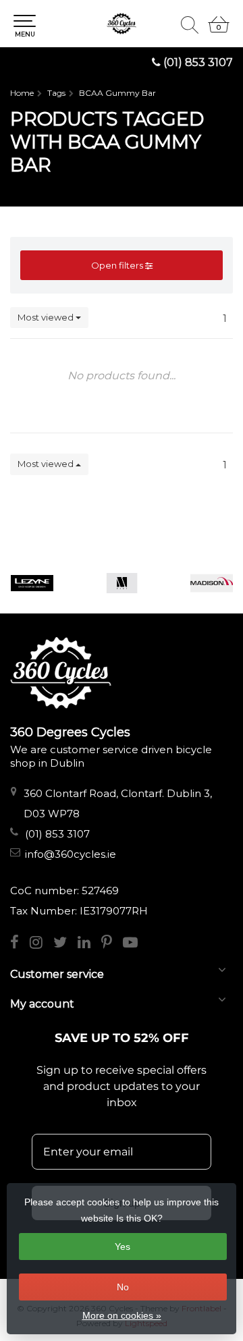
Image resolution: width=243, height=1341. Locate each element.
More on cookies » (121, 1315)
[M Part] (122, 583)
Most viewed (47, 317)
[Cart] (219, 30)
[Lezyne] (32, 583)
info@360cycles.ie (70, 854)
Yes (122, 1246)
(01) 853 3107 (198, 62)
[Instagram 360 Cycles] (41, 943)
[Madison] (211, 583)
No (123, 1287)
